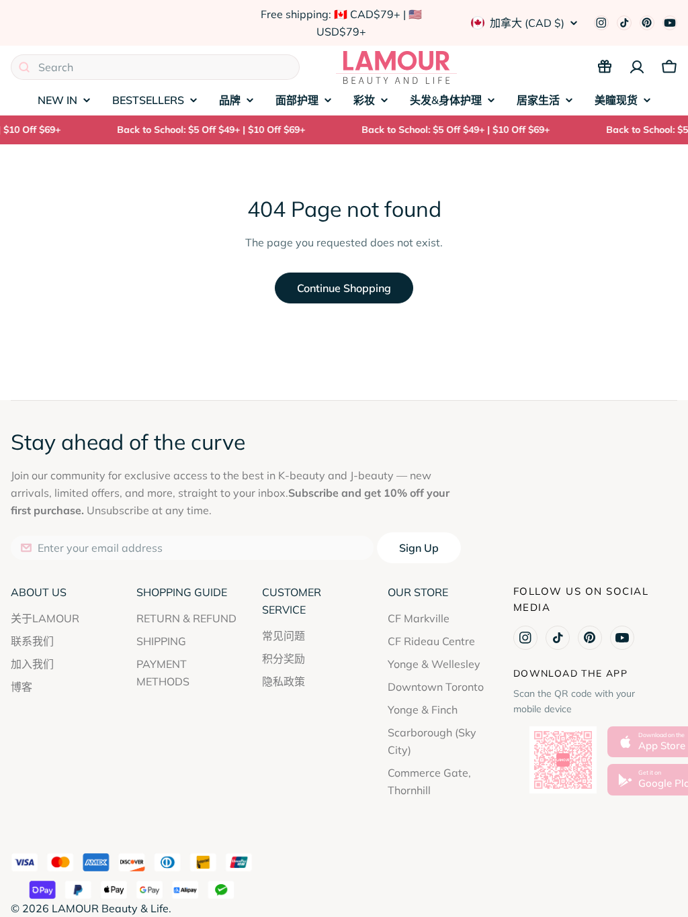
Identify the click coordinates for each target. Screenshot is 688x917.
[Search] (24, 67)
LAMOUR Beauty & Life (110, 908)
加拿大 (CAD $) (527, 23)
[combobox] (155, 67)
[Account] (637, 67)
